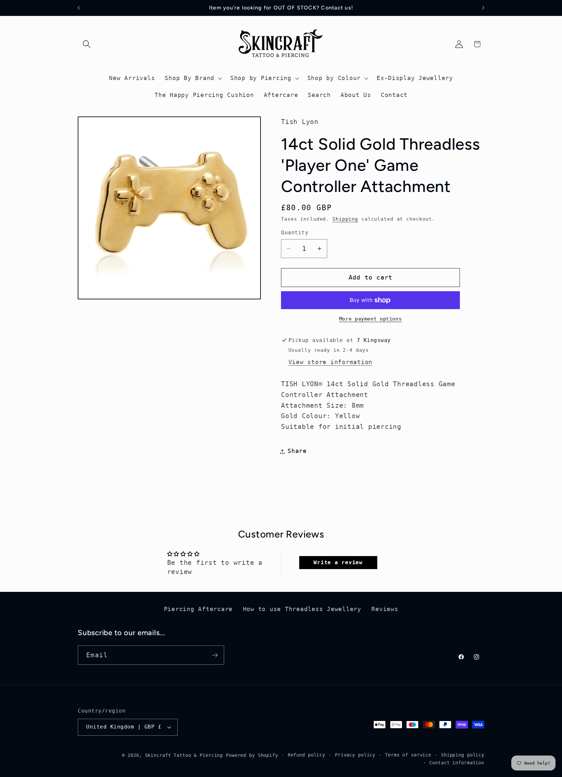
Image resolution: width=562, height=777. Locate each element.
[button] (87, 44)
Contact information (456, 762)
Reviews (384, 609)
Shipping (345, 219)
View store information (330, 362)
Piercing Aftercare (198, 609)
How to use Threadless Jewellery (302, 609)
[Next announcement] (483, 8)
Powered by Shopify (252, 755)
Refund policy (306, 754)
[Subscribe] (215, 655)
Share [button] (297, 451)
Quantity (294, 233)
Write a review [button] (338, 562)
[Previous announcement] (79, 8)
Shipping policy (462, 754)
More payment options (370, 319)
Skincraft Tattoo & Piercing (184, 755)
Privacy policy (355, 754)
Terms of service (408, 754)
